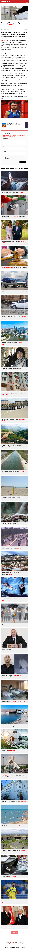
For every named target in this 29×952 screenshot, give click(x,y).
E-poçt (4, 151)
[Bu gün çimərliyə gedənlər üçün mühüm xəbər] (14, 814)
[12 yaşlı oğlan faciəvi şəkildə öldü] (14, 512)
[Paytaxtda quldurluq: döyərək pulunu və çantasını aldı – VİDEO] (14, 664)
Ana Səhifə (6, 947)
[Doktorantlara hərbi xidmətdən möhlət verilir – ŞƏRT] (14, 408)
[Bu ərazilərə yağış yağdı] (14, 613)
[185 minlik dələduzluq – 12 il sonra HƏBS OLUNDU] (14, 256)
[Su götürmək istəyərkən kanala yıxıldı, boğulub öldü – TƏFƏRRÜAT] (14, 460)
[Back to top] (25, 948)
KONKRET (12, 942)
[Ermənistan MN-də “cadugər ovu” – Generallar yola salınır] (14, 839)
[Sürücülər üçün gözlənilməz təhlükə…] (14, 536)
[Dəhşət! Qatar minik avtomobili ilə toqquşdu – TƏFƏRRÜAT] (14, 305)
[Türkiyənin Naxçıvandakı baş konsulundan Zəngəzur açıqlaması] (14, 434)
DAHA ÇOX (14, 932)
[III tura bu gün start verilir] (14, 739)
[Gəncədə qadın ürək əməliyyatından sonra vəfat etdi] (14, 587)
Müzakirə (5, 138)
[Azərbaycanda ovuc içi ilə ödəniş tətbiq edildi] (14, 205)
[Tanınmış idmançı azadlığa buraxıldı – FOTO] (14, 13)
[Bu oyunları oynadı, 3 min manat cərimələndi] (14, 181)
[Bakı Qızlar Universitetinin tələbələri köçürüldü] (14, 790)
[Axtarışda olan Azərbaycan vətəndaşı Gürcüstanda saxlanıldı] (14, 561)
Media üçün (22, 947)
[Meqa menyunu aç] (26, 1)
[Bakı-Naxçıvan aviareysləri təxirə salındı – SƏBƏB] (14, 280)
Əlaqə (17, 947)
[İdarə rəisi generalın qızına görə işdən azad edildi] (14, 230)
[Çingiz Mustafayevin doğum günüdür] (14, 357)
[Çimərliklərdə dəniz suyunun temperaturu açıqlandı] (14, 486)
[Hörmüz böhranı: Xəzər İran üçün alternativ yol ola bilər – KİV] (14, 764)
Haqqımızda (12, 947)
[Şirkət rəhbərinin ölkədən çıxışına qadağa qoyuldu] (14, 331)
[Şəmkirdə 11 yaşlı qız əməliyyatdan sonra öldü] (14, 690)
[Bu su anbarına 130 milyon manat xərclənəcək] (14, 714)
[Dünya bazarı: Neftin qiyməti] (14, 865)
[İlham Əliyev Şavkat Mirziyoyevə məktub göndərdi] (14, 638)
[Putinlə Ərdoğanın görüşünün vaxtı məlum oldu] (14, 915)
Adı (3, 146)
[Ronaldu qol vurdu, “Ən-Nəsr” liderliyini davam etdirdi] (14, 889)
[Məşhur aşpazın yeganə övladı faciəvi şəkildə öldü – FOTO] (14, 382)
